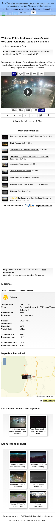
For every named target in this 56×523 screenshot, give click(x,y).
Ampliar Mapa (49, 400)
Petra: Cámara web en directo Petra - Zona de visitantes (17, 431)
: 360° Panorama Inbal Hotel (24, 150)
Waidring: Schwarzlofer (38, 505)
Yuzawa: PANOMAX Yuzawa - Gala (17, 505)
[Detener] (25, 115)
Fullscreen (29, 121)
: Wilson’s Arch (19, 164)
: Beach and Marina (20, 171)
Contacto (48, 516)
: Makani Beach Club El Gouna (25, 184)
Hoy (14, 74)
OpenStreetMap (40, 396)
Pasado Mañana (27, 291)
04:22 (41, 110)
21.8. (28, 74)
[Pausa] (20, 115)
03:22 (35, 110)
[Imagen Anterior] (7, 115)
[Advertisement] (24, 25)
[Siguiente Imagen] (32, 115)
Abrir (40, 121)
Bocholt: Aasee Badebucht (38, 485)
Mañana (12, 291)
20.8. (35, 74)
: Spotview (17, 191)
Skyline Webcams (44, 205)
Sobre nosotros (10, 516)
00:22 (14, 110)
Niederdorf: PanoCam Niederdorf (18, 485)
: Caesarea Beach (20, 178)
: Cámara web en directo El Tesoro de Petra (28, 136)
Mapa (17, 121)
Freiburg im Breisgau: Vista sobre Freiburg (18, 465)
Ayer (21, 74)
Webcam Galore (36, 520)
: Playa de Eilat (17, 143)
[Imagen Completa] (40, 115)
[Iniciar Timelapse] (14, 115)
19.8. (41, 74)
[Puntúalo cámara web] (48, 115)
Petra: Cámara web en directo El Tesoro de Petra (38, 431)
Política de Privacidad (31, 516)
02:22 (28, 110)
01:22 (21, 110)
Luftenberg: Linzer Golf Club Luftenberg (38, 465)
